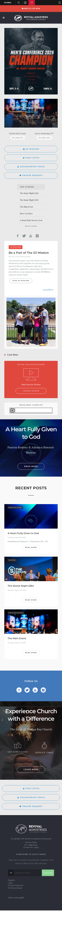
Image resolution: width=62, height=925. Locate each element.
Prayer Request (32, 175)
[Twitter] (24, 236)
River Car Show (26, 213)
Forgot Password (15, 885)
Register (11, 880)
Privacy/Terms (30, 842)
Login (10, 883)
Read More (31, 226)
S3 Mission (32, 149)
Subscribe (48, 873)
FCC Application (30, 845)
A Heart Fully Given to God (31, 220)
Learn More (48, 289)
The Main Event (26, 206)
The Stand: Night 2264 (29, 193)
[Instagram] (37, 236)
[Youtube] (31, 236)
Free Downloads (15, 888)
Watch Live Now (32, 8)
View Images (31, 116)
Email (36, 847)
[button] (8, 113)
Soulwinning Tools (32, 166)
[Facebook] (18, 236)
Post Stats (33, 158)
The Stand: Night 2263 (29, 200)
